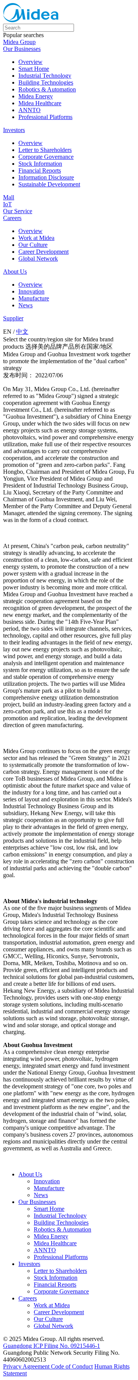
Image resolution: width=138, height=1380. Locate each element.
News (25, 305)
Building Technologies (45, 82)
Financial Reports (39, 170)
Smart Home (33, 68)
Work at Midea (36, 238)
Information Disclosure (46, 177)
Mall (8, 197)
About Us (15, 271)
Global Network (38, 258)
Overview (30, 62)
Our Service (17, 211)
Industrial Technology (44, 75)
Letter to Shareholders (45, 150)
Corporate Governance (46, 156)
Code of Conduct (72, 1366)
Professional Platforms (45, 117)
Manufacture (33, 298)
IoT (7, 204)
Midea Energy (35, 96)
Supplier (13, 318)
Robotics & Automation (47, 89)
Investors (14, 130)
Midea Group (19, 42)
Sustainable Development (49, 184)
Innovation (31, 291)
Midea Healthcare (39, 103)
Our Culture (33, 244)
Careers (12, 218)
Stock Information (40, 163)
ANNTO (29, 110)
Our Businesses (22, 49)
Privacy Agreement (27, 1366)
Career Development (43, 251)
